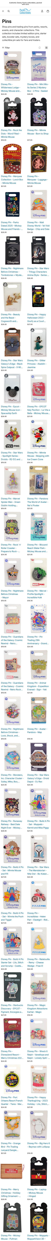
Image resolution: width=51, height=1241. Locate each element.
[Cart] (48, 11)
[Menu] (3, 11)
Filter (7, 47)
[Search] (9, 11)
